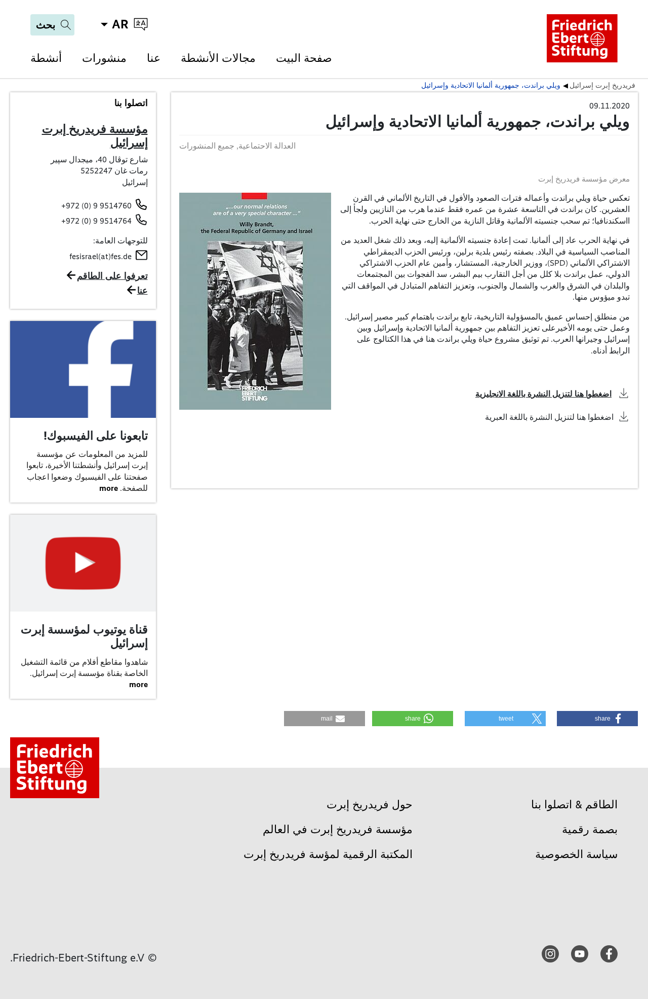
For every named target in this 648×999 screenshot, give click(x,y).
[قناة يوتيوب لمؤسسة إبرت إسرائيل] (83, 562)
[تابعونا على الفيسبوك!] (83, 369)
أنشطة (46, 58)
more (108, 488)
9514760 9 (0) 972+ (96, 205)
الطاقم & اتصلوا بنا (574, 804)
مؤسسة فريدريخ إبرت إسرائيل (95, 136)
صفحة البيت (304, 58)
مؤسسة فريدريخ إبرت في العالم (338, 829)
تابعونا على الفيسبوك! (96, 436)
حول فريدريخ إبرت (370, 804)
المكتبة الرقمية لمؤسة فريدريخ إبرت (328, 854)
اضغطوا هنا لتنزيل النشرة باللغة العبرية (549, 417)
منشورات (104, 58)
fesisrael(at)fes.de (100, 256)
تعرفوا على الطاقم (112, 275)
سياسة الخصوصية (576, 854)
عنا (153, 58)
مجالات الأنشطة (218, 58)
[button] (597, 718)
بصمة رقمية (590, 829)
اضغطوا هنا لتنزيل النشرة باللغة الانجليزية (543, 394)
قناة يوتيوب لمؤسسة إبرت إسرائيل (84, 636)
